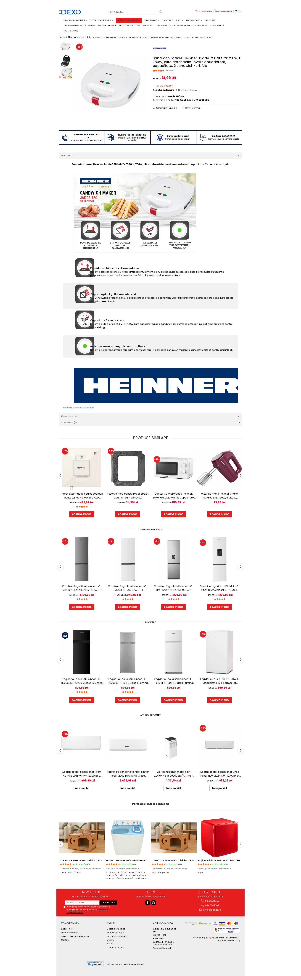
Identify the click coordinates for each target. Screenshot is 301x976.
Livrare (110, 940)
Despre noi (66, 928)
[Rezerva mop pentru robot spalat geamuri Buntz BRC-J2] (127, 468)
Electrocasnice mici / (80, 37)
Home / (63, 37)
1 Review (170, 70)
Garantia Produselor (117, 936)
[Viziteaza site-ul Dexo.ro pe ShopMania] (95, 963)
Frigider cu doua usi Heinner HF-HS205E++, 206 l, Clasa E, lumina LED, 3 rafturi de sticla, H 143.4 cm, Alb (173, 681)
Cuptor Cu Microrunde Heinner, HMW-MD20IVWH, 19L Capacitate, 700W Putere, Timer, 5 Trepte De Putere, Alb (173, 496)
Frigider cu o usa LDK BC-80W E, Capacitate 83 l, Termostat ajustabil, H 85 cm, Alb (219, 681)
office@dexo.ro (212, 909)
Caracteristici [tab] (69, 416)
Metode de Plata (115, 932)
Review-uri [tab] (69, 422)
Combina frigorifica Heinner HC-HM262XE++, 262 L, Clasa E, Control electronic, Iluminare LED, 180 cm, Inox (82, 588)
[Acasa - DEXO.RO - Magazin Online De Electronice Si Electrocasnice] (74, 12)
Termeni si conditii (70, 932)
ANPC (110, 943)
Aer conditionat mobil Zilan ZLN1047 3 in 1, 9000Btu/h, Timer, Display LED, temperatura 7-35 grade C (173, 774)
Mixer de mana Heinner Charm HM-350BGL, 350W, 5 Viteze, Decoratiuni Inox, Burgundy (219, 496)
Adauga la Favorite (166, 108)
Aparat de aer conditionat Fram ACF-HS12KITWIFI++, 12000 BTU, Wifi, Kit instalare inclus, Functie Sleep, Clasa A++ (81, 774)
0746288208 (212, 905)
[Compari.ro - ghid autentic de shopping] (72, 964)
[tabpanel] (111, 85)
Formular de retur (116, 947)
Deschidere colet (116, 928)
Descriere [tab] (66, 155)
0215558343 (212, 900)
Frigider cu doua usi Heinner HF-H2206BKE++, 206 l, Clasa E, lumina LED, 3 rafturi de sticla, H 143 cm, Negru (82, 681)
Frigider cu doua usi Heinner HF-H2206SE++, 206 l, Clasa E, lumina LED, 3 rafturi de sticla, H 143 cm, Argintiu (128, 681)
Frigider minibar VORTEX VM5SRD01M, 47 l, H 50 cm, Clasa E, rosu (234, 860)
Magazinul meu (70, 922)
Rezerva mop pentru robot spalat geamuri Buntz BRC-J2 (128, 495)
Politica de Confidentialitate (75, 936)
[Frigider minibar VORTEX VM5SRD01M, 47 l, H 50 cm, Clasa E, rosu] (220, 837)
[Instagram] (153, 902)
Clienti (111, 922)
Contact (65, 940)
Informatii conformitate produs (78, 407)
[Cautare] (161, 12)
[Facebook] (147, 902)
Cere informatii (192, 108)
